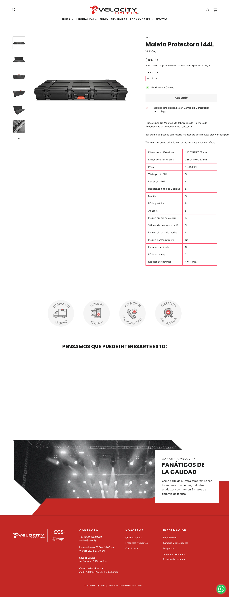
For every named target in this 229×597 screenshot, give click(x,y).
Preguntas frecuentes (136, 543)
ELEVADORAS (118, 19)
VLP (148, 37)
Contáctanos (131, 548)
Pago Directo (170, 537)
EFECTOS (161, 19)
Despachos (169, 548)
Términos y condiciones (175, 554)
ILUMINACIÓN (85, 19)
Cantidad (153, 72)
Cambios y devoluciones (175, 543)
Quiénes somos (133, 537)
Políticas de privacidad (174, 559)
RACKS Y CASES (140, 19)
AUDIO (103, 19)
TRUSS (66, 19)
